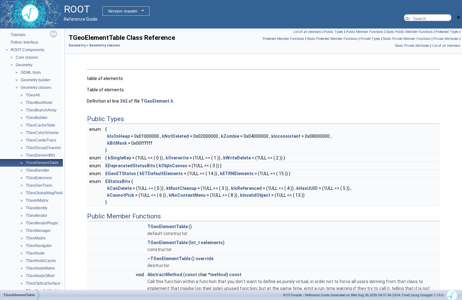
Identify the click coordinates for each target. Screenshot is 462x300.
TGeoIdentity (36, 208)
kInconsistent (285, 136)
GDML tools (31, 72)
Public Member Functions (364, 32)
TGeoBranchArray (41, 110)
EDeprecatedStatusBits (130, 165)
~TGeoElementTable (168, 258)
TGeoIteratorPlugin (42, 223)
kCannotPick (120, 195)
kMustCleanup (181, 188)
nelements (212, 242)
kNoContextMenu (187, 195)
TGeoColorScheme (42, 133)
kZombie (230, 136)
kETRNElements (237, 173)
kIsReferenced (246, 188)
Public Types (333, 32)
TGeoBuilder (36, 117)
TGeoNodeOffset (40, 276)
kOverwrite (177, 157)
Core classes (27, 57)
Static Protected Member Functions (332, 39)
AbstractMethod (164, 274)
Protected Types (447, 32)
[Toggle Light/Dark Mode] (458, 16)
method (218, 274)
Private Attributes (446, 39)
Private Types (370, 39)
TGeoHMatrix (37, 200)
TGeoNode (35, 253)
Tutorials (18, 35)
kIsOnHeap (118, 136)
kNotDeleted (175, 136)
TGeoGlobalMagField (44, 193)
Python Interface (24, 42)
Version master (123, 10)
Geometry (24, 65)
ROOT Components (27, 50)
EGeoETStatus (120, 173)
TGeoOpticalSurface (43, 283)
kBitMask (117, 143)
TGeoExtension (39, 178)
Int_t (195, 242)
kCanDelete (119, 188)
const (191, 274)
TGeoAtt (33, 95)
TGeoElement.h (157, 101)
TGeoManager (38, 230)
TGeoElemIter (37, 170)
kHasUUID (307, 188)
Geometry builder (35, 80)
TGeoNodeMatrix (40, 268)
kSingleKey (119, 157)
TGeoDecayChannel (43, 148)
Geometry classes (36, 87)
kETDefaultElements (161, 173)
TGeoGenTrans (39, 185)
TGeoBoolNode (39, 102)
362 (124, 101)
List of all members (307, 32)
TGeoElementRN (40, 155)
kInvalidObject (255, 195)
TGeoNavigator (39, 246)
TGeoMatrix (36, 238)
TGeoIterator (36, 215)
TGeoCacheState (40, 125)
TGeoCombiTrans (41, 140)
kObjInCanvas (173, 165)
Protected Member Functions (283, 39)
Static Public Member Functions (409, 32)
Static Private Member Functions (407, 39)
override (204, 258)
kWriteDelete (237, 157)
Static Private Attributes (412, 46)
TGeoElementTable (42, 163)
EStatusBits (117, 181)
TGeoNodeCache (41, 261)
